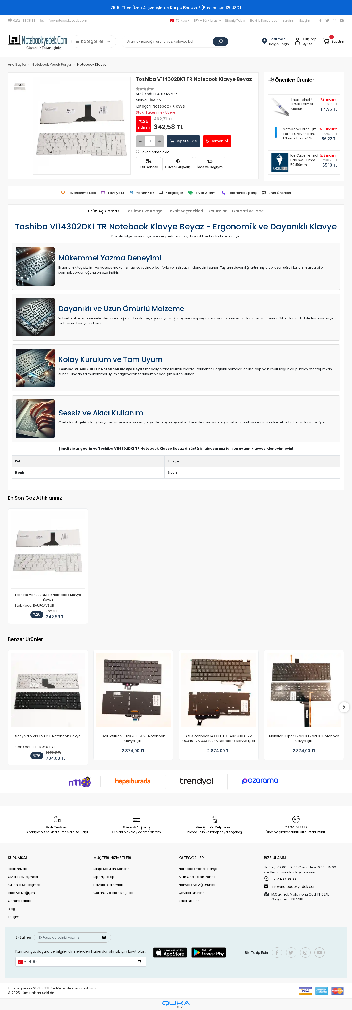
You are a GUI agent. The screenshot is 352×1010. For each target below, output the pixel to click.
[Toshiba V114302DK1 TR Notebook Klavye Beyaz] (48, 550)
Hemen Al (219, 141)
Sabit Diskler (189, 900)
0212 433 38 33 (283, 878)
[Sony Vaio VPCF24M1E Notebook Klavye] (48, 691)
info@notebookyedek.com (294, 886)
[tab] (104, 211)
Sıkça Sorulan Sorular (111, 868)
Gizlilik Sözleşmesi (23, 876)
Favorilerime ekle (155, 152)
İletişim (304, 20)
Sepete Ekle (186, 141)
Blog (11, 908)
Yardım (288, 20)
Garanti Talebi (19, 900)
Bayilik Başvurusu (264, 20)
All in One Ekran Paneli (197, 876)
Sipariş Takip (235, 20)
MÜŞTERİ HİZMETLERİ (112, 857)
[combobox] (22, 961)
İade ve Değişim (21, 892)
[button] (333, 41)
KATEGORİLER (191, 857)
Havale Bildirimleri (108, 884)
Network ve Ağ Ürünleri (197, 884)
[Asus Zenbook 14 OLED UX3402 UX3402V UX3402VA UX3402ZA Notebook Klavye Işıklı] (218, 691)
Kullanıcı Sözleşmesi (24, 884)
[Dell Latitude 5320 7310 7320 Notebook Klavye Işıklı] (133, 691)
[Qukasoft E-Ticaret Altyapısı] (176, 1004)
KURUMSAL (18, 857)
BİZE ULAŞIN (275, 857)
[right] (344, 707)
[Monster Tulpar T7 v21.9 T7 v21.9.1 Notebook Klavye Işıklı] (304, 691)
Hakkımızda (17, 868)
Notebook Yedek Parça (198, 868)
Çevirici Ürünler (191, 892)
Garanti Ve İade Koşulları (114, 892)
